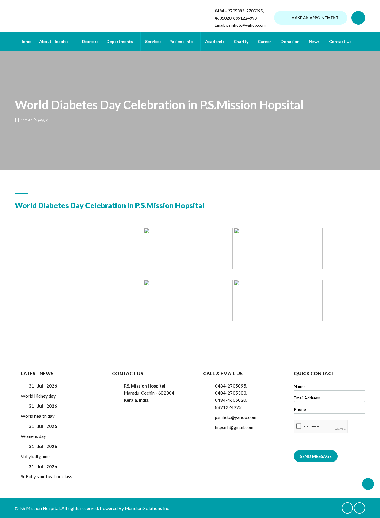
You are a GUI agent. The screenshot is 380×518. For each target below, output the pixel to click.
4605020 (223, 17)
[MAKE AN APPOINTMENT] (310, 25)
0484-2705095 (230, 385)
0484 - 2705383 (229, 10)
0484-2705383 (230, 393)
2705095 (254, 10)
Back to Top (368, 484)
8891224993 (245, 17)
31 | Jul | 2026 (43, 385)
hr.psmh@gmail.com (234, 427)
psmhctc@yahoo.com (246, 25)
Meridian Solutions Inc (147, 508)
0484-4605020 (230, 400)
